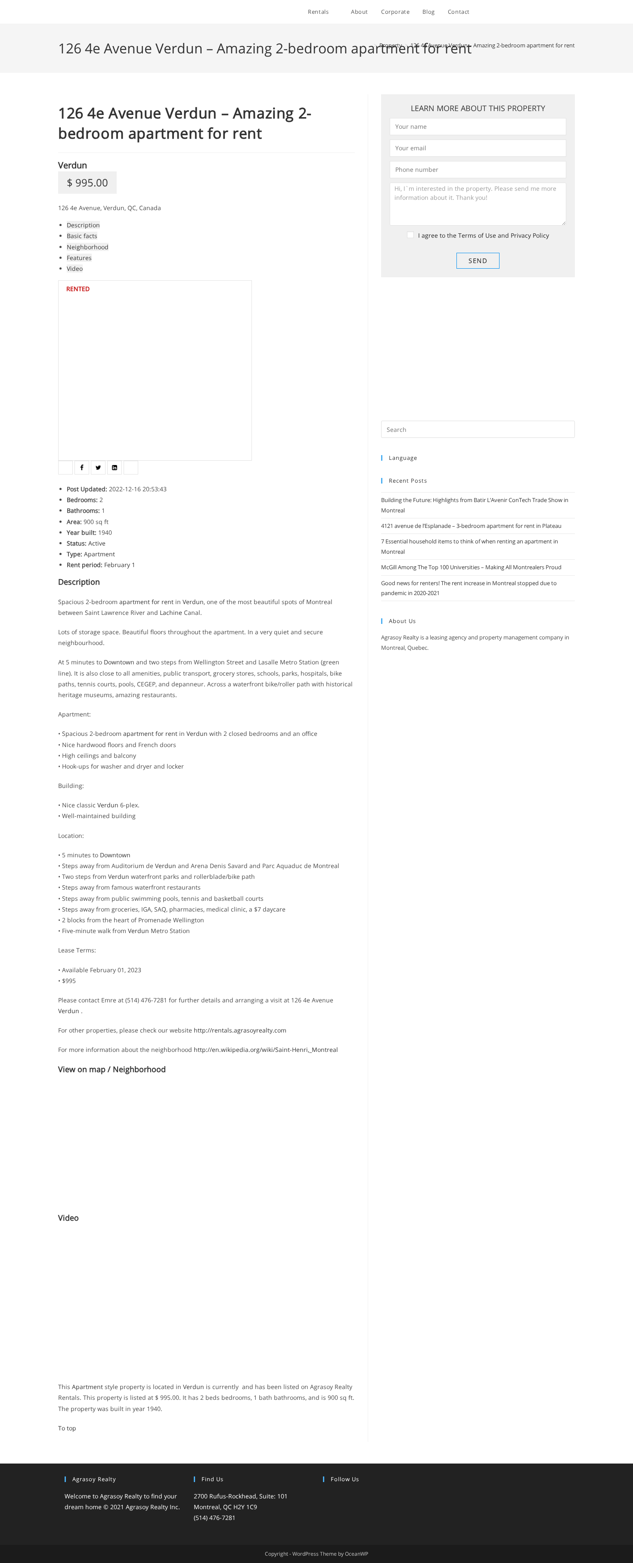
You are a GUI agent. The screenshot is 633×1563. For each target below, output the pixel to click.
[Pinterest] (369, 1497)
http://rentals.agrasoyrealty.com (240, 1030)
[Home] (369, 45)
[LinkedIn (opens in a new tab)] (549, 12)
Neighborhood (88, 247)
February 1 (119, 565)
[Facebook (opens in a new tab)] (514, 12)
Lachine (171, 612)
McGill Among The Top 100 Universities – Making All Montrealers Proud (471, 567)
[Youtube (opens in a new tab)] (561, 12)
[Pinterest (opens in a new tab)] (526, 12)
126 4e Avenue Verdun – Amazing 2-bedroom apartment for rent (492, 45)
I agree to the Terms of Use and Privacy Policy (483, 235)
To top (67, 1428)
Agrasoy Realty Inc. (153, 1507)
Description (83, 225)
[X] (328, 1497)
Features (79, 258)
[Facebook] (338, 1497)
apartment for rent (146, 602)
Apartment (99, 554)
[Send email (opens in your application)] (572, 12)
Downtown (119, 662)
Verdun (72, 165)
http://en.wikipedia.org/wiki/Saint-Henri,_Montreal (266, 1049)
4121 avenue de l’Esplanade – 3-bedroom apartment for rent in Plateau (471, 526)
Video (75, 268)
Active (97, 543)
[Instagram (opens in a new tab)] (537, 12)
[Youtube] (379, 1497)
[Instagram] (348, 1497)
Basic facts (82, 236)
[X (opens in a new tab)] (503, 12)
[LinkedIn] (359, 1497)
